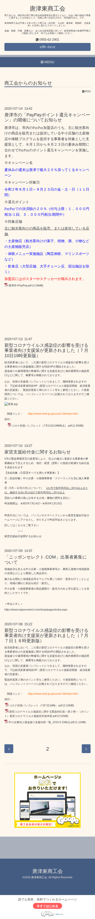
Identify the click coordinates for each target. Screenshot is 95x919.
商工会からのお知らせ (28, 83)
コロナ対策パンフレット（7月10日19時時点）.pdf (42, 425)
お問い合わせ (47, 46)
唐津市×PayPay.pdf (20, 285)
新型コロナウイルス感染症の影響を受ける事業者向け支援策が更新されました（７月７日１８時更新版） (46, 635)
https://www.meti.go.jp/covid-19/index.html (53, 413)
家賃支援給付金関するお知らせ (23, 536)
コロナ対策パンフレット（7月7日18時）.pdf (35, 705)
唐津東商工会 (47, 8)
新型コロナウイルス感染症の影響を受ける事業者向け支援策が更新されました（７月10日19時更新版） (46, 350)
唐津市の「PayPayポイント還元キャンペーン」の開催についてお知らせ (47, 117)
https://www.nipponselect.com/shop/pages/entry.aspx (35, 609)
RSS (87, 91)
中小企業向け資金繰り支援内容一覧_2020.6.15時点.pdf (41, 722)
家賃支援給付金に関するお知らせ (37, 451)
